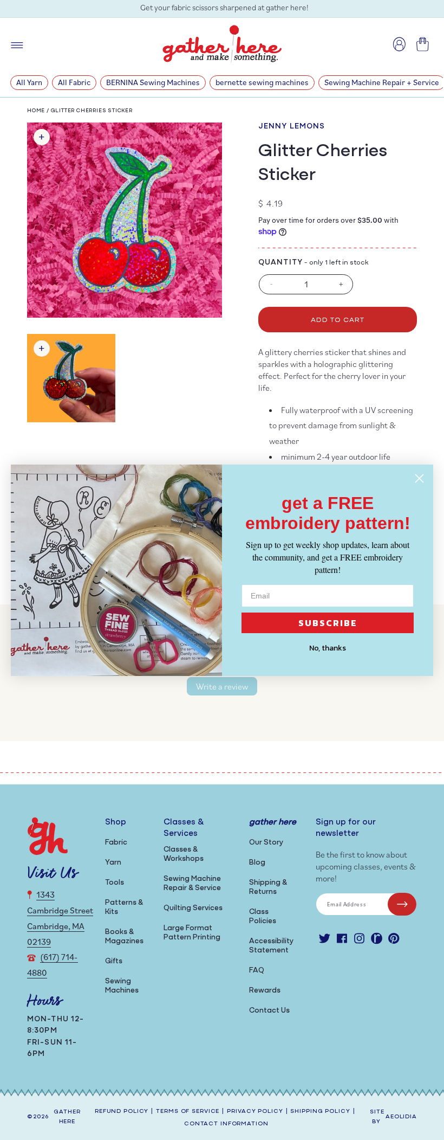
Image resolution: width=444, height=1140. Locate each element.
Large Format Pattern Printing (192, 933)
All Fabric (74, 82)
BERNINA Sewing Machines (153, 82)
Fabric (116, 843)
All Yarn (29, 82)
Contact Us (269, 1011)
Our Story (266, 843)
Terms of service (187, 1112)
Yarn (113, 863)
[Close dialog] (419, 478)
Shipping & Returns (268, 887)
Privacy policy (255, 1112)
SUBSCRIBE (327, 622)
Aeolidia (401, 1117)
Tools (114, 883)
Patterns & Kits (124, 907)
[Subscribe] (402, 904)
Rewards (264, 991)
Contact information (226, 1124)
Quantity (280, 263)
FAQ (256, 971)
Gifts (113, 961)
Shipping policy (320, 1112)
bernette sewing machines (262, 82)
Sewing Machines (122, 986)
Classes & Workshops (184, 854)
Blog (257, 863)
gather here (67, 1117)
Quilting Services (193, 908)
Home (36, 111)
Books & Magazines (124, 936)
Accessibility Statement (271, 946)
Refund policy (121, 1112)
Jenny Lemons (291, 127)
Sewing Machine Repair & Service (192, 883)
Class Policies (262, 916)
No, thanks (327, 648)
